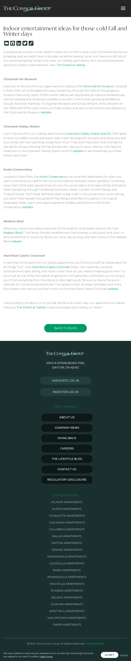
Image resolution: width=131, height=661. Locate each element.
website (46, 112)
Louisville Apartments (66, 563)
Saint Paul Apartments (67, 611)
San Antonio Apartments (66, 617)
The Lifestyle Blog (67, 459)
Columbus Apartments (67, 529)
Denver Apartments (67, 549)
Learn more (46, 656)
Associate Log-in (65, 380)
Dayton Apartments (67, 543)
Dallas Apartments (67, 536)
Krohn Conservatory (53, 176)
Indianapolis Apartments (67, 556)
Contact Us (66, 469)
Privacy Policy (95, 643)
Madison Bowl (12, 232)
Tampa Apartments (67, 624)
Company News (67, 427)
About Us (67, 417)
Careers (67, 448)
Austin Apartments (67, 509)
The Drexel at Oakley (70, 65)
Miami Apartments (67, 570)
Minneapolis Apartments (66, 577)
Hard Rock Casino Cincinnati (51, 267)
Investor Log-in (65, 392)
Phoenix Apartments (67, 590)
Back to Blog (65, 328)
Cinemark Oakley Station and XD (89, 133)
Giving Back (66, 438)
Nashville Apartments (67, 583)
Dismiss (124, 655)
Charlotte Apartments (67, 515)
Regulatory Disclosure (66, 479)
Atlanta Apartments (67, 502)
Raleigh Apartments (67, 597)
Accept (109, 655)
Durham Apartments (67, 604)
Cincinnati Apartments (67, 522)
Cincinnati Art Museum (98, 86)
